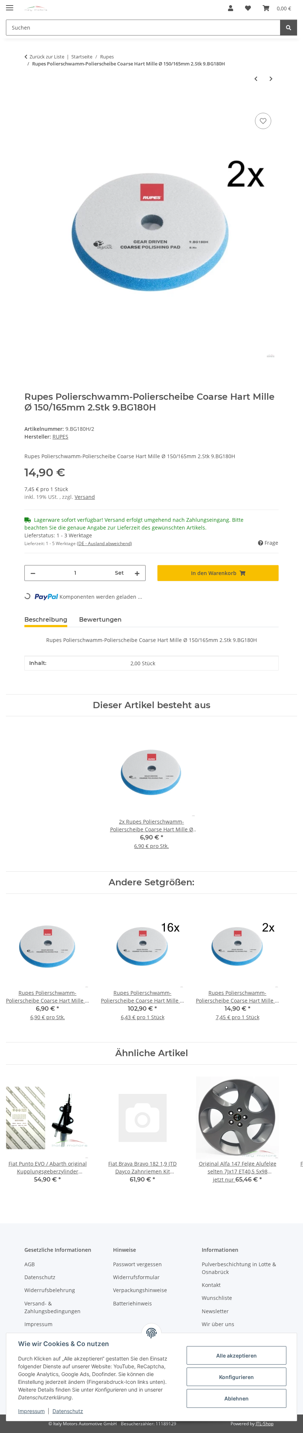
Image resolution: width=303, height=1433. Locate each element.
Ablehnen (236, 1398)
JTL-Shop (264, 1423)
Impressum (31, 1411)
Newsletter (215, 1311)
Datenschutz (67, 1411)
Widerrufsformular (136, 1277)
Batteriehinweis (132, 1303)
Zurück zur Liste (47, 56)
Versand (85, 496)
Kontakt (211, 1284)
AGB (29, 1264)
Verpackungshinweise (140, 1290)
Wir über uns (218, 1324)
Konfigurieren (236, 1377)
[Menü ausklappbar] (9, 4)
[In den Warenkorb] (30, 103)
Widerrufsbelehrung (49, 1290)
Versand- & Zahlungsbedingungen (52, 1307)
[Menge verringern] (33, 573)
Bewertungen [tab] (100, 619)
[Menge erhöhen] (137, 573)
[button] (230, 8)
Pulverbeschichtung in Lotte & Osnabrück (239, 1268)
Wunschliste (217, 1297)
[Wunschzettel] (248, 8)
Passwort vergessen (137, 1264)
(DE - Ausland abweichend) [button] (104, 543)
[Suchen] (288, 28)
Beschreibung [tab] (45, 619)
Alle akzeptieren (236, 1355)
